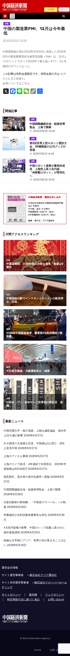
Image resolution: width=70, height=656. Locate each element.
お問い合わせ (56, 599)
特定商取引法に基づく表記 (23, 599)
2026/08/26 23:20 (44, 131)
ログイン (64, 9)
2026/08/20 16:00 (44, 179)
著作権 (33, 595)
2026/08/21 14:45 (43, 153)
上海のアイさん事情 (16, 456)
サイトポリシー (11, 595)
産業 (6, 23)
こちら (26, 83)
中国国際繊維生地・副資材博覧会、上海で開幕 (47, 125)
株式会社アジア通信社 (43, 575)
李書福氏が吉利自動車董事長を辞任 (25, 515)
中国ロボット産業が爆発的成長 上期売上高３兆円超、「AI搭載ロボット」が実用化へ (47, 170)
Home (37, 650)
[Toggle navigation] (12, 16)
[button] (63, 16)
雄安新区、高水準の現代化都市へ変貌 (27, 477)
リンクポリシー (54, 595)
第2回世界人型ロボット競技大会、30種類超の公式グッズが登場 (48, 147)
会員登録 (51, 9)
